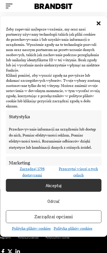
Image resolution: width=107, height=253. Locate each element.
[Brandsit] (54, 6)
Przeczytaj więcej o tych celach (78, 172)
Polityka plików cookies (31, 228)
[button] (98, 23)
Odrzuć (53, 201)
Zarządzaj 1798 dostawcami (32, 172)
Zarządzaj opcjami (53, 217)
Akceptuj (53, 185)
